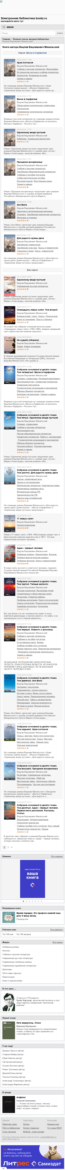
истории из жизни (25, 706)
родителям (43, 606)
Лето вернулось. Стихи (28, 1023)
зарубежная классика (27, 248)
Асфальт (21, 1097)
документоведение (43, 446)
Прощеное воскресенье (29, 162)
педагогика (22, 597)
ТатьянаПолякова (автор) (13, 1077)
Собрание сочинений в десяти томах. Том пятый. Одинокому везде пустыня (37, 416)
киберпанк (21, 139)
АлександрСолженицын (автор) (16, 1081)
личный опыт (23, 700)
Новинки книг (53, 1124)
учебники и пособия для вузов (31, 175)
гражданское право (50, 485)
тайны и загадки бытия (40, 700)
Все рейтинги (56, 930)
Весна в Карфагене (36, 53)
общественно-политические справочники (36, 105)
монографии (52, 69)
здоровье (21, 214)
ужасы (40, 739)
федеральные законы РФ (28, 492)
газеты (41, 316)
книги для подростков (43, 736)
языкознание (23, 819)
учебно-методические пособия (31, 178)
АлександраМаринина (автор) (15, 1084)
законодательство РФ (27, 495)
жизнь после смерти (42, 693)
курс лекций (53, 826)
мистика (48, 739)
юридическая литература (29, 485)
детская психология (26, 591)
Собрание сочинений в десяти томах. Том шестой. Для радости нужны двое (37, 471)
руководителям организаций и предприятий (37, 388)
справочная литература (46, 382)
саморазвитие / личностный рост (32, 690)
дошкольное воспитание (47, 603)
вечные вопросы (42, 706)
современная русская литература (17, 958)
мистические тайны (26, 742)
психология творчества (28, 823)
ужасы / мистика (24, 736)
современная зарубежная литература (19, 966)
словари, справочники (27, 378)
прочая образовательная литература (34, 434)
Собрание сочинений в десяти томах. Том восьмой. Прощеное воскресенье (37, 767)
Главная (6, 39)
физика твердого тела (27, 649)
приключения (8, 977)
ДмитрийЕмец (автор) (12, 1073)
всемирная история (38, 75)
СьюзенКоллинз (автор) (13, 1066)
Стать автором (9, 1132)
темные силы (42, 742)
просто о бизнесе (44, 319)
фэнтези (6, 951)
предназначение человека (43, 696)
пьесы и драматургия (48, 248)
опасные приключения (27, 745)
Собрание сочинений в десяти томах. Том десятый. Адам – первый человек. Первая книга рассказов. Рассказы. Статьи (37, 809)
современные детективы (39, 775)
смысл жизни (23, 696)
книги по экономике (26, 319)
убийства (40, 778)
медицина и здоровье (27, 218)
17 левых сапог (25, 518)
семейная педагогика (27, 606)
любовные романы (10, 947)
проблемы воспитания (27, 600)
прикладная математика (49, 649)
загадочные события (45, 781)
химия (20, 346)
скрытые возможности (41, 703)
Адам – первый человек (30, 548)
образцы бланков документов (30, 391)
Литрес (26, 1124)
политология (23, 109)
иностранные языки (43, 181)
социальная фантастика (39, 139)
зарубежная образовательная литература (36, 172)
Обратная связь (9, 1124)
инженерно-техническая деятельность (36, 652)
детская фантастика (26, 739)
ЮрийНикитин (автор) (12, 1058)
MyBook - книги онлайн (33, 1132)
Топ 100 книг (7, 934)
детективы (7, 969)
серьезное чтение (25, 251)
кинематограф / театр (27, 316)
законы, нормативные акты (29, 479)
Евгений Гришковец (26, 1101)
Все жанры (58, 942)
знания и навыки (24, 78)
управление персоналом (28, 385)
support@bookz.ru (48, 1137)
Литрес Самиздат (31, 1128)
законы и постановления (28, 482)
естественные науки (26, 642)
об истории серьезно (11, 973)
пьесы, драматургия (44, 251)
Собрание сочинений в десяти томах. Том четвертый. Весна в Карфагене (37, 370)
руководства (22, 919)
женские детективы (26, 778)
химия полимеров (32, 346)
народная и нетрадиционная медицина (34, 211)
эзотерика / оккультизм (27, 687)
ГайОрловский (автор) (12, 1062)
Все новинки (57, 856)
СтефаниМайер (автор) (12, 1054)
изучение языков (24, 181)
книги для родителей (48, 600)
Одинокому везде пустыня (31, 132)
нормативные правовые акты (30, 489)
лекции (45, 829)
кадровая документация (28, 394)
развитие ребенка (36, 597)
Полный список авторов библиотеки (31, 39)
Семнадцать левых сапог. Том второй (37, 310)
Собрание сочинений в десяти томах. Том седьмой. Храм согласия (37, 727)
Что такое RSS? (54, 1128)
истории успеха (24, 693)
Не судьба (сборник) (28, 340)
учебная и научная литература (16, 954)
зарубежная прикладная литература (43, 214)
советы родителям (25, 603)
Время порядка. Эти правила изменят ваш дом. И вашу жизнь (38, 914)
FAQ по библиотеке (11, 1128)
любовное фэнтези (25, 561)
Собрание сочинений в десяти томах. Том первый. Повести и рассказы (37, 628)
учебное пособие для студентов (32, 645)
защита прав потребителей (29, 498)
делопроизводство (25, 382)
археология (22, 75)
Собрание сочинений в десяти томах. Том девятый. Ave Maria (37, 679)
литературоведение (26, 525)
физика (40, 642)
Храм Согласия (25, 62)
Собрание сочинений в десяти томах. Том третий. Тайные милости (37, 582)
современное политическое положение (35, 112)
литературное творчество (29, 829)
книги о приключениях (12, 981)
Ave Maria (22, 205)
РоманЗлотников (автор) (13, 1069)
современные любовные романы (17, 962)
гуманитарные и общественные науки (34, 594)
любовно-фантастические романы (32, 557)
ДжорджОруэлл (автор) (13, 1051)
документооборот (25, 446)
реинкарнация (23, 703)
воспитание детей (45, 591)
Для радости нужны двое (30, 238)
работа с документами (50, 437)
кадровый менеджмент (49, 378)
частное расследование (44, 784)
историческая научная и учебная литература (37, 72)
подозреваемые (24, 784)
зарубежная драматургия (28, 245)
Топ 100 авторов (23, 934)
